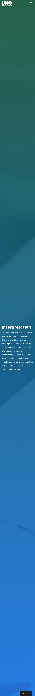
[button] (31, 3)
